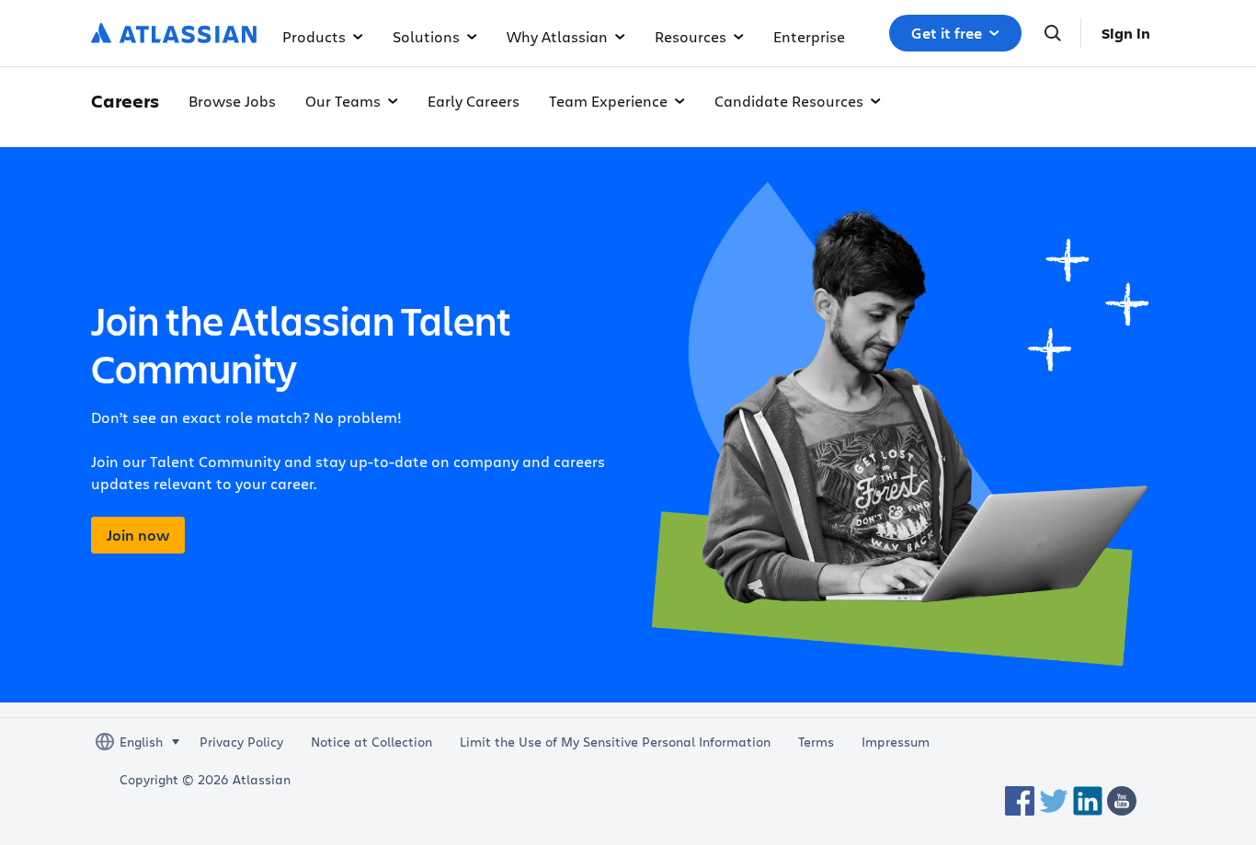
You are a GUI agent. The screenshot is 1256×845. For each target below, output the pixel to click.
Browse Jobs (232, 100)
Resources (690, 36)
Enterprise (809, 36)
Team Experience (608, 100)
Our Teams (343, 100)
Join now (138, 535)
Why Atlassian (557, 36)
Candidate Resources (788, 100)
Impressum (896, 742)
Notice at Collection (371, 742)
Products (314, 36)
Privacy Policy (241, 742)
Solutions (426, 36)
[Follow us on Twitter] (1053, 801)
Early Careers (474, 100)
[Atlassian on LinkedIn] (1087, 801)
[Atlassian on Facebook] (1019, 801)
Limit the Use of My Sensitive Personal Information (615, 742)
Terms (816, 742)
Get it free (946, 33)
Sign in (1126, 33)
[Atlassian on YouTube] (1121, 801)
